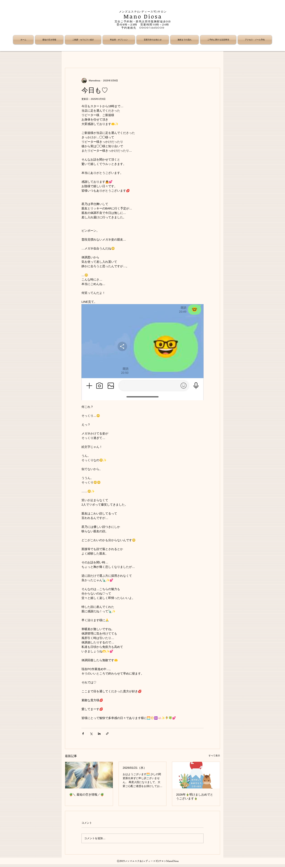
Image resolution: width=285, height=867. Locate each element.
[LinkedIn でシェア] (99, 733)
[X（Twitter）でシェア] (91, 733)
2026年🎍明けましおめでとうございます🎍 (194, 796)
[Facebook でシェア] (83, 733)
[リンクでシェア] (107, 733)
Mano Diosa (143, 16)
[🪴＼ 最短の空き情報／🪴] (89, 775)
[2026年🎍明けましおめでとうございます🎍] (196, 775)
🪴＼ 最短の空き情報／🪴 (86, 794)
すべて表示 (214, 755)
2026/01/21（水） (134, 767)
